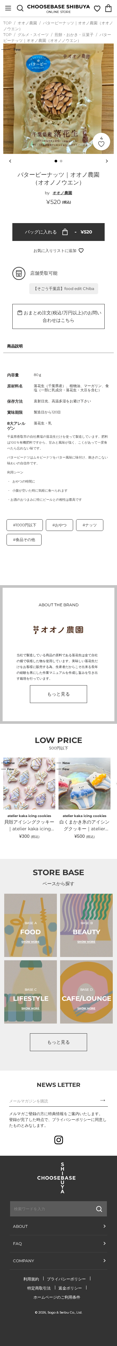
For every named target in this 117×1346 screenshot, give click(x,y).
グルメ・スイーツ (34, 34)
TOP (7, 22)
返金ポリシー (70, 1288)
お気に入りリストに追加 (54, 250)
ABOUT (20, 1226)
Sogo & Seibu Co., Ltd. (64, 1312)
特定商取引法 (39, 1288)
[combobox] (43, 1209)
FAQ (17, 1243)
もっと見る (58, 694)
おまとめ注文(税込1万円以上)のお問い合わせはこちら (62, 316)
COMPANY (23, 1260)
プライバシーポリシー (66, 1279)
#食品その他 (24, 539)
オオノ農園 (28, 22)
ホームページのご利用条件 (56, 1297)
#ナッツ (90, 524)
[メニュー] (8, 8)
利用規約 (31, 1279)
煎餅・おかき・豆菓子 (75, 34)
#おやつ (59, 524)
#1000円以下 (24, 524)
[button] (56, 161)
